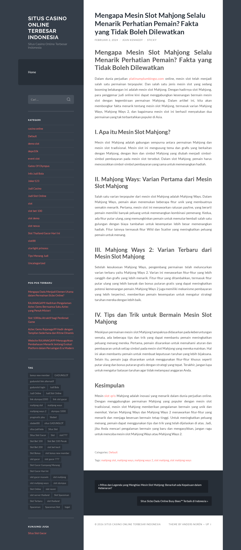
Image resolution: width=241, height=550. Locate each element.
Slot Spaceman (61, 495)
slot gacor (35, 459)
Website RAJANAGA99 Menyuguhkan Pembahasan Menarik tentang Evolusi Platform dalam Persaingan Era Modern (51, 344)
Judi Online (35, 393)
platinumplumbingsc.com (146, 78)
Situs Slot (53, 429)
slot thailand (53, 501)
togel (67, 507)
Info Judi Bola (36, 173)
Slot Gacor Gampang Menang (45, 465)
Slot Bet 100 (36, 441)
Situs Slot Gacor (38, 435)
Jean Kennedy (132, 40)
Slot (53, 435)
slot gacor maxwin (39, 477)
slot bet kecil (53, 447)
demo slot (33, 143)
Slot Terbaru (36, 501)
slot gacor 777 (52, 459)
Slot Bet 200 (36, 447)
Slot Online (35, 489)
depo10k (33, 151)
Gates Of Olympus (39, 165)
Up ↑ (209, 524)
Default (32, 136)
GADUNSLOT (61, 375)
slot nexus (34, 225)
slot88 (32, 240)
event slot (34, 158)
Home (32, 72)
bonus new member (40, 375)
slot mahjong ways (39, 483)
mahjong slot (36, 405)
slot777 (63, 435)
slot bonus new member (57, 453)
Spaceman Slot (52, 507)
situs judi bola (37, 429)
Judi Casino (34, 188)
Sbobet (53, 417)
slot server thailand (39, 495)
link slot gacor (60, 399)
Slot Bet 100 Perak (57, 441)
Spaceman (35, 507)
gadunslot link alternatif (42, 381)
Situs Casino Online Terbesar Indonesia (47, 27)
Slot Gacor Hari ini (39, 471)
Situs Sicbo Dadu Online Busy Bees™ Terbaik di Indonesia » (174, 501)
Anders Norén (192, 524)
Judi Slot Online (37, 195)
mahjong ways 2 (38, 411)
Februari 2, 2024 (106, 40)
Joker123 (33, 180)
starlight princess (38, 248)
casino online (35, 128)
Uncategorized (36, 263)
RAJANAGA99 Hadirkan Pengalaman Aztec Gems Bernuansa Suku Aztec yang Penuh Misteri (49, 306)
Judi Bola (54, 387)
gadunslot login (37, 387)
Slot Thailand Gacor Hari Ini (44, 233)
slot (30, 203)
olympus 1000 (58, 411)
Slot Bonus (35, 453)
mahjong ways (55, 405)
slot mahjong (59, 477)
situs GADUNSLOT (54, 423)
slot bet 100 (35, 210)
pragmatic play (37, 417)
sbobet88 (35, 423)
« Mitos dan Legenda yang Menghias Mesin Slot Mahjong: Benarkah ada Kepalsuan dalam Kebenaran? (149, 486)
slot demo (33, 218)
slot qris (110, 396)
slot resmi (51, 489)
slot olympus (59, 483)
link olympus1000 (39, 399)
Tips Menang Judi (38, 255)
